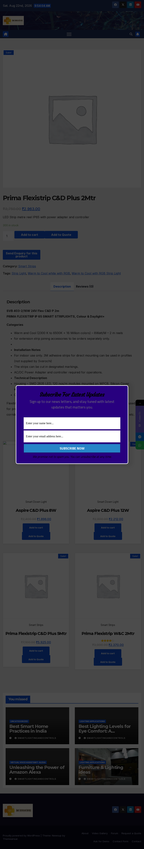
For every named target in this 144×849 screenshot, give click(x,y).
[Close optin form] (123, 391)
